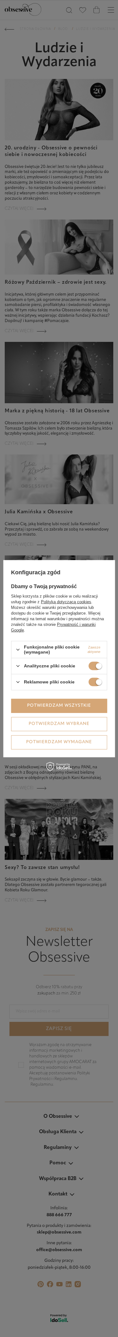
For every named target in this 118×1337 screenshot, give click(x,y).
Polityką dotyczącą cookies (66, 601)
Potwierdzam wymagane (59, 742)
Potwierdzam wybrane (59, 723)
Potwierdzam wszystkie (59, 705)
